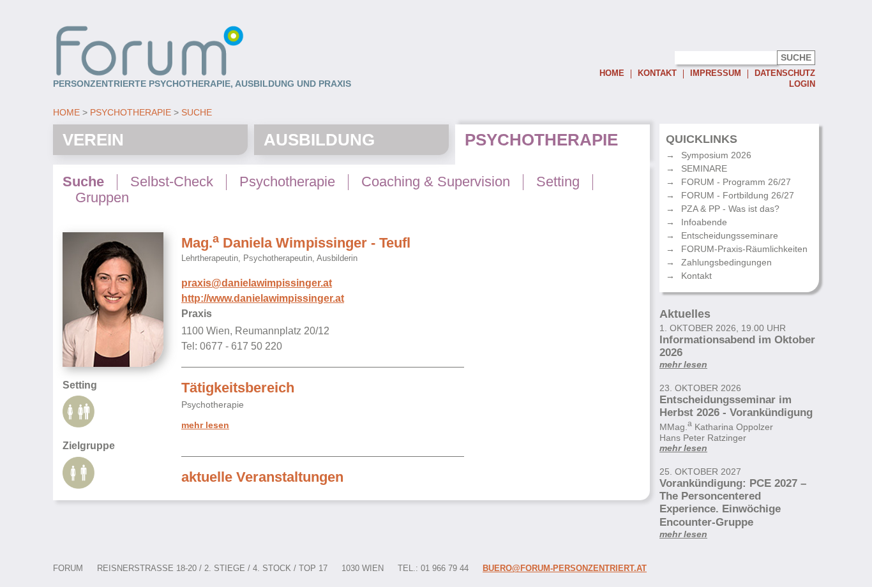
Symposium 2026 (716, 155)
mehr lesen (205, 425)
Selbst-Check (171, 181)
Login (802, 84)
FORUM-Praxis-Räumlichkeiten (744, 249)
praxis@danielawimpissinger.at (256, 283)
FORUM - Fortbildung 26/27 (737, 195)
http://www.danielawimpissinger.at (262, 298)
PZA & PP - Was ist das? (730, 209)
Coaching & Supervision (435, 181)
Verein (93, 139)
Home (611, 74)
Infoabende (704, 222)
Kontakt (657, 74)
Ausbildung (319, 139)
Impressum (715, 74)
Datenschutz (785, 74)
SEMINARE (704, 168)
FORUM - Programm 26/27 (736, 182)
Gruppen (102, 197)
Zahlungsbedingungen (726, 262)
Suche (196, 112)
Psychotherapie (130, 112)
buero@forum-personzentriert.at (565, 568)
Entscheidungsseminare (729, 235)
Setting (558, 181)
